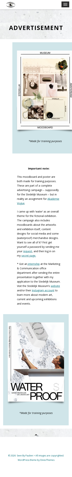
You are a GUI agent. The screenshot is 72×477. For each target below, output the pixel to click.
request (27, 251)
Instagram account (43, 290)
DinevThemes (47, 460)
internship (33, 264)
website (55, 286)
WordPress (24, 460)
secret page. (28, 255)
